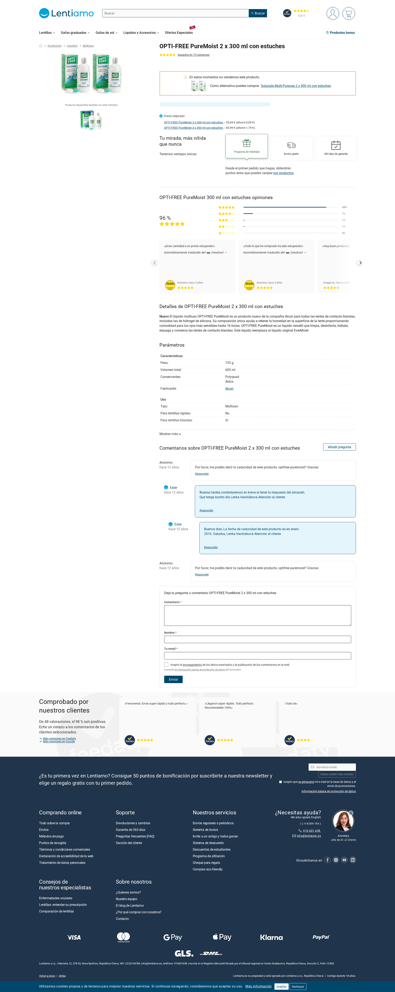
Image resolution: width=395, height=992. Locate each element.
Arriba (62, 975)
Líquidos (72, 46)
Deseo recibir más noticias (337, 774)
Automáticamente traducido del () (194, 252)
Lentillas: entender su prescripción (63, 904)
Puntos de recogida (52, 842)
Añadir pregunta (339, 447)
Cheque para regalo (206, 862)
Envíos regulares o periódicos (214, 823)
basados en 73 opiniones (193, 55)
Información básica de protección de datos (329, 791)
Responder (202, 474)
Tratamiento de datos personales (62, 862)
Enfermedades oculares (55, 898)
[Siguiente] (360, 263)
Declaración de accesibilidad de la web (66, 856)
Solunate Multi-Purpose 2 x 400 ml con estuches (296, 85)
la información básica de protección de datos (200, 669)
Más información (258, 986)
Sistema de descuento (208, 842)
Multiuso (88, 46)
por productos (283, 173)
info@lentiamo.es (309, 835)
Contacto (122, 918)
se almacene (306, 781)
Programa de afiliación (209, 856)
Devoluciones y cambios (133, 823)
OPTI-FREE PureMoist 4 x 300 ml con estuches (193, 128)
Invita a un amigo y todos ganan (215, 836)
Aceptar (281, 986)
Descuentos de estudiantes (212, 849)
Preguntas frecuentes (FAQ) (135, 836)
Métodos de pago (51, 836)
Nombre (170, 632)
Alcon (229, 388)
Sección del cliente (129, 842)
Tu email (171, 649)
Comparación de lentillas (56, 911)
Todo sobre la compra (54, 823)
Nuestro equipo (126, 898)
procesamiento (192, 665)
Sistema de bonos (205, 829)
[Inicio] (40, 45)
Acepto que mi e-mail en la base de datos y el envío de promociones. (319, 784)
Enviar (173, 679)
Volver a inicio (47, 975)
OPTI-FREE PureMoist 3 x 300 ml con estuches (193, 122)
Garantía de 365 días (130, 829)
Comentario (172, 602)
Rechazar (298, 986)
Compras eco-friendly (208, 869)
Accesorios (55, 46)
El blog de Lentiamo (130, 905)
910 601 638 (312, 831)
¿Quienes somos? (128, 892)
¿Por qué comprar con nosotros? (138, 912)
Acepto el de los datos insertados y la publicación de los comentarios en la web (226, 667)
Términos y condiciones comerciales (64, 849)
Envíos (44, 829)
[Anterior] (155, 263)
